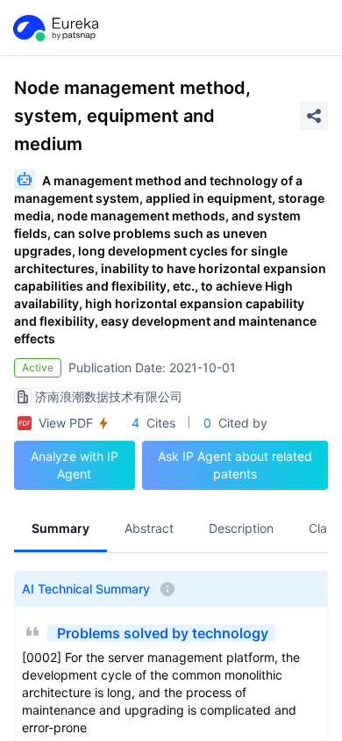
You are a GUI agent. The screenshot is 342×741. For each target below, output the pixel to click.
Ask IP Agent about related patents (235, 465)
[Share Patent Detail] (314, 116)
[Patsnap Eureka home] (54, 28)
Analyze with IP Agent (74, 465)
